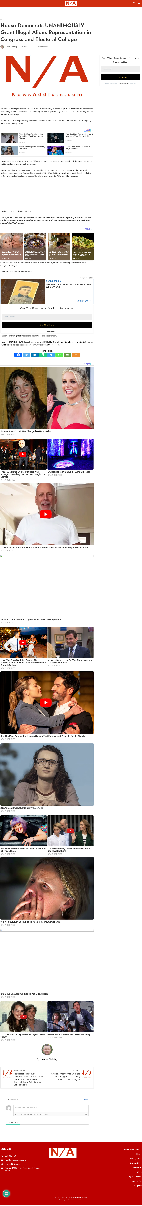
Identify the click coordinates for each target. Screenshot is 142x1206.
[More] (76, 355)
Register (138, 1186)
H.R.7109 (18, 211)
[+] (46, 1114)
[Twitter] (26, 355)
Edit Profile (137, 1181)
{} (43, 1114)
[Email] (67, 355)
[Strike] (25, 1114)
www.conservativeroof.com (47, 345)
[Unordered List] (31, 1114)
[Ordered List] (28, 1114)
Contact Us (137, 1167)
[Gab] (43, 355)
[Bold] (15, 1114)
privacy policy (50, 331)
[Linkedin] (35, 355)
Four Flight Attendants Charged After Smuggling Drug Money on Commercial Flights (64, 1075)
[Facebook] (18, 355)
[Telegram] (51, 355)
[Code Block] (37, 1114)
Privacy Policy (136, 1158)
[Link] (40, 1114)
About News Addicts (133, 1149)
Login (86, 1100)
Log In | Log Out (135, 1176)
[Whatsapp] (59, 355)
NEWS (2, 19)
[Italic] (18, 1114)
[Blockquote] (34, 1114)
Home (139, 1154)
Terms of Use (136, 1163)
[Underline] (21, 1114)
